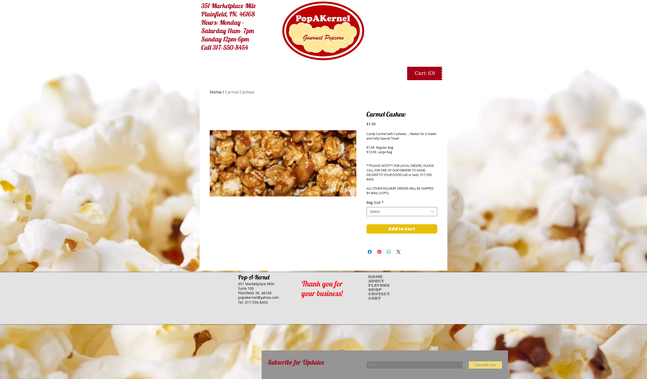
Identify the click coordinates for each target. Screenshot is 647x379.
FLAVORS (373, 285)
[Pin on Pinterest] (379, 252)
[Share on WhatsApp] (389, 252)
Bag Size (375, 202)
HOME (373, 277)
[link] (425, 73)
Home (215, 92)
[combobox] (401, 211)
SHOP (373, 289)
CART (373, 298)
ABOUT (373, 281)
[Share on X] (399, 252)
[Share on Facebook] (370, 252)
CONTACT (373, 294)
